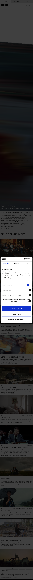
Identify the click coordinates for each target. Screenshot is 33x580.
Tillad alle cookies (16, 308)
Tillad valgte (16, 314)
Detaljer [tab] (16, 263)
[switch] (29, 290)
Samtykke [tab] (6, 263)
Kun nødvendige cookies (16, 319)
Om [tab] (27, 263)
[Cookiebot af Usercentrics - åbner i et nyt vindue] (24, 259)
